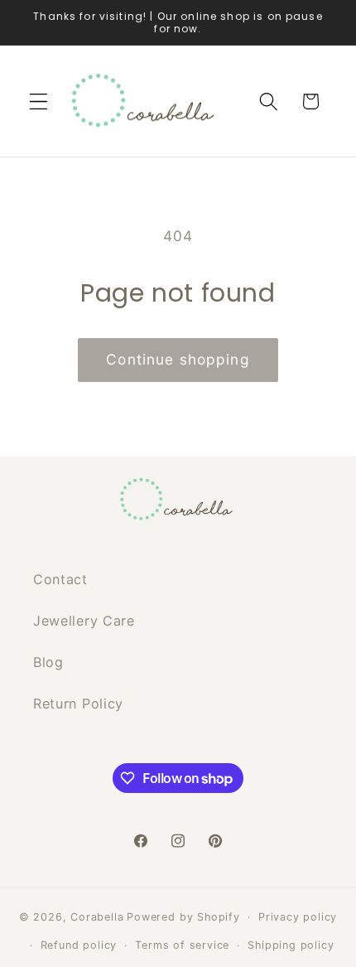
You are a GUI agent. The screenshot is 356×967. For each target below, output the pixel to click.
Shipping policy (291, 945)
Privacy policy (297, 917)
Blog (48, 662)
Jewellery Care (84, 620)
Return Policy (78, 703)
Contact (60, 579)
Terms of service (182, 945)
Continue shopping (178, 359)
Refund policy (79, 945)
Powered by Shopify (183, 917)
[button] (38, 101)
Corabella (96, 917)
